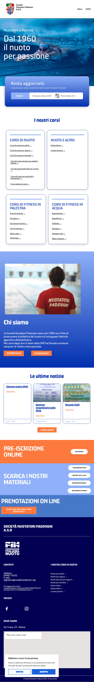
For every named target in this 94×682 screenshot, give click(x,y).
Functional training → (19, 223)
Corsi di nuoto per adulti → (21, 145)
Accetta (44, 672)
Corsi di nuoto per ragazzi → (21, 150)
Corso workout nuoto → (20, 184)
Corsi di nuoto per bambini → (22, 155)
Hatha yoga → (16, 233)
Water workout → (59, 238)
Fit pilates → (15, 218)
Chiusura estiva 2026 (42, 96)
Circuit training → (17, 228)
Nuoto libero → (57, 145)
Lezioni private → (58, 150)
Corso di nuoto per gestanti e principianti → (22, 177)
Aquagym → (57, 228)
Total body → (15, 238)
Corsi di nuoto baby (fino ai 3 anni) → (25, 170)
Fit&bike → (56, 223)
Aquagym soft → (58, 233)
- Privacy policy (52, 679)
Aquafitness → (58, 218)
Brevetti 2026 (72, 405)
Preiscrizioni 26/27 (69, 96)
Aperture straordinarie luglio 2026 (46, 408)
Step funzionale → (17, 213)
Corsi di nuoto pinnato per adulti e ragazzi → (24, 162)
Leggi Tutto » (10, 392)
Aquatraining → (58, 213)
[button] (47, 429)
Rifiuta (19, 672)
